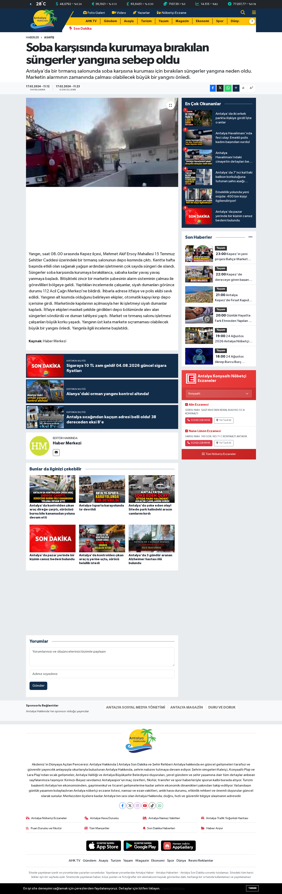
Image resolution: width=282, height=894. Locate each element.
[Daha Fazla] (236, 88)
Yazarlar (143, 13)
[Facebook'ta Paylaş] (213, 88)
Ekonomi (202, 21)
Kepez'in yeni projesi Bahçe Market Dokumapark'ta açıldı (231, 257)
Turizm (146, 21)
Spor (220, 21)
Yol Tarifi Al (225, 420)
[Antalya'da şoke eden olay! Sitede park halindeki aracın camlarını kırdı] (152, 489)
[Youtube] (144, 805)
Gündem (110, 21)
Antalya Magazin (186, 707)
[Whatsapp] (159, 805)
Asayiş (129, 21)
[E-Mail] (56, 452)
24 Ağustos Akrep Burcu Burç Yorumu (229, 360)
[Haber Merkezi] (39, 446)
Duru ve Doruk (222, 707)
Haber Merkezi (67, 443)
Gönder (38, 685)
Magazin (182, 21)
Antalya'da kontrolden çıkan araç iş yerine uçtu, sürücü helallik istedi (101, 559)
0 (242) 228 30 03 (200, 420)
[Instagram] (137, 805)
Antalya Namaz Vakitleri (164, 818)
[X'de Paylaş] (220, 88)
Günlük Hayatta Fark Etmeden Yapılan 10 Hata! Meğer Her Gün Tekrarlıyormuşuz (233, 319)
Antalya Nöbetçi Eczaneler (49, 818)
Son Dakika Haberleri (161, 828)
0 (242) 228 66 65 (200, 443)
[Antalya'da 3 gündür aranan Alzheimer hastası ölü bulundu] (152, 538)
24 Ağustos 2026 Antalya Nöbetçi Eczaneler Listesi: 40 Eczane (232, 339)
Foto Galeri (96, 13)
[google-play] (141, 845)
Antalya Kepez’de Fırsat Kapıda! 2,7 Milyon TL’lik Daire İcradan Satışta (233, 298)
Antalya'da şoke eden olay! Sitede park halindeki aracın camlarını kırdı (150, 509)
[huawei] (178, 845)
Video (121, 13)
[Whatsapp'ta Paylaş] (228, 88)
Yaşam (163, 21)
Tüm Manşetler (99, 828)
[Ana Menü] (252, 12)
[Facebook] (122, 805)
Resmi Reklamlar (200, 860)
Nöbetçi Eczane (174, 13)
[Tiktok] (152, 805)
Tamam (252, 888)
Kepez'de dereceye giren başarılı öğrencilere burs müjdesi (233, 277)
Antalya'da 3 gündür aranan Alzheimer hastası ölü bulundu (150, 559)
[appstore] (103, 845)
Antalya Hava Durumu (104, 818)
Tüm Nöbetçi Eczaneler (221, 454)
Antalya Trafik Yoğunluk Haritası (227, 818)
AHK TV (91, 21)
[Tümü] (250, 237)
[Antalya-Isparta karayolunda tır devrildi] (102, 489)
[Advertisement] (104, 218)
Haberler (32, 37)
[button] (252, 21)
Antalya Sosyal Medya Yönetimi (135, 707)
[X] (130, 805)
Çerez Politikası (173, 888)
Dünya (235, 21)
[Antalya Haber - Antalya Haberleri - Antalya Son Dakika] (44, 20)
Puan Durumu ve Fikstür (46, 828)
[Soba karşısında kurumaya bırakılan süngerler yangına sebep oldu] (102, 142)
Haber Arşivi (214, 828)
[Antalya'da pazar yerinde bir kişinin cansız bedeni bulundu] (53, 538)
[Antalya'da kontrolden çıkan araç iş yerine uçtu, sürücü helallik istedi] (102, 538)
